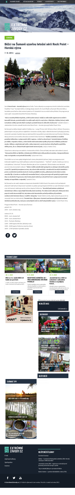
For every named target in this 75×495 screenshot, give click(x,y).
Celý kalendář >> (62, 308)
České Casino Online (42, 380)
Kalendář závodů (15, 1)
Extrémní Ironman (43, 456)
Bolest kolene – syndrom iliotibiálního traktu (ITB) (52, 472)
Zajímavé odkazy (10, 459)
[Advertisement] (38, 247)
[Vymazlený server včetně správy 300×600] (51, 300)
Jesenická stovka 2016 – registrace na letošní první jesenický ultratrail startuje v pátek (52, 464)
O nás (6, 456)
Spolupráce (8, 462)
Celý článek (16, 292)
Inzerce (7, 466)
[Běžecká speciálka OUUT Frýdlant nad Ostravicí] (19, 309)
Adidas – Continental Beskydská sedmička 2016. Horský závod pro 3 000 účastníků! (54, 459)
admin (17, 53)
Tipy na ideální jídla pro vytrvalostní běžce (50, 468)
